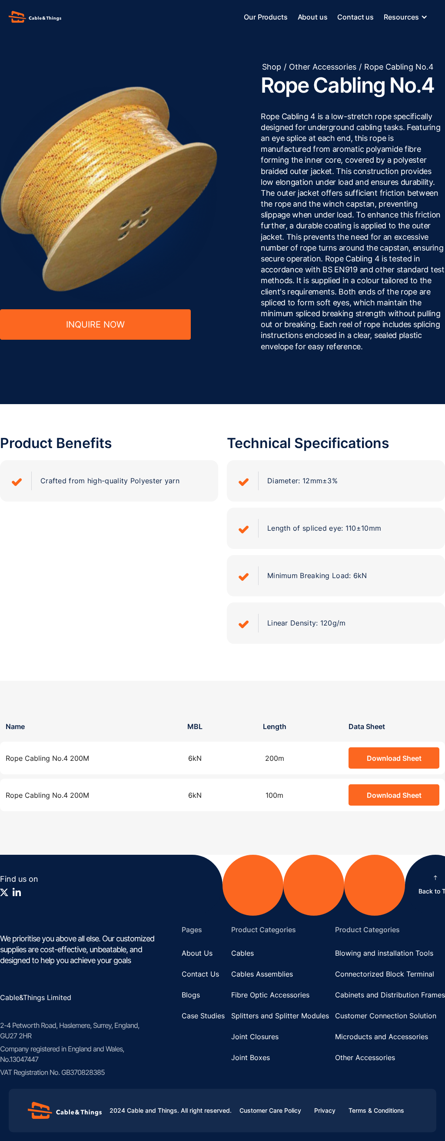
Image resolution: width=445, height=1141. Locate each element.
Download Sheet (394, 758)
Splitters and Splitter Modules (280, 1015)
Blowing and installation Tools (384, 953)
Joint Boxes (250, 1057)
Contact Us (200, 974)
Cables (242, 953)
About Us (197, 953)
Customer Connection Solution (385, 1015)
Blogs (191, 994)
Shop (271, 66)
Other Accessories (322, 66)
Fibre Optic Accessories (270, 994)
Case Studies (203, 1015)
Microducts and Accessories (381, 1036)
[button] (410, 17)
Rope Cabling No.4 (399, 66)
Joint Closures (255, 1036)
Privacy (324, 1110)
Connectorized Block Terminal (384, 974)
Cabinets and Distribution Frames (390, 994)
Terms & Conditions (376, 1110)
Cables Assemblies (262, 974)
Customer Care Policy (270, 1110)
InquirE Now (95, 324)
